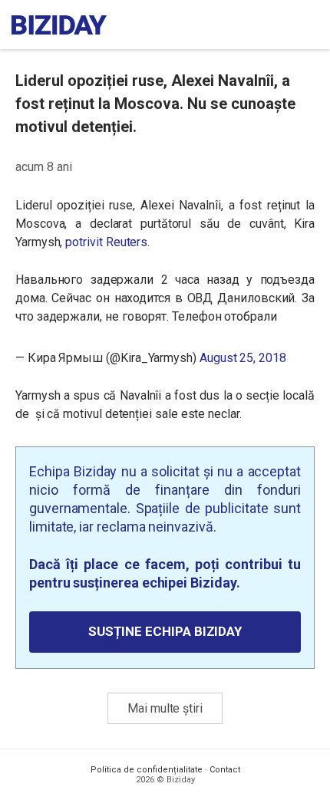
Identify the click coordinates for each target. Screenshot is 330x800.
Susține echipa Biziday (165, 631)
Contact (225, 770)
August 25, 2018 (243, 358)
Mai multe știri (165, 708)
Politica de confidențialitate (147, 770)
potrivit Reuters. (107, 242)
